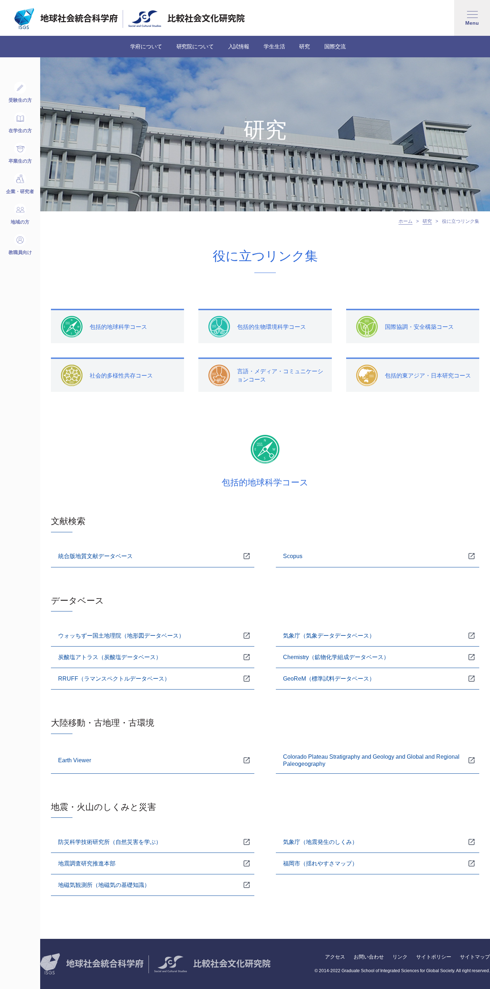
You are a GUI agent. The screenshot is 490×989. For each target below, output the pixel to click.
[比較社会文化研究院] (186, 18)
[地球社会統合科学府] (66, 18)
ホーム (406, 221)
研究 (427, 221)
